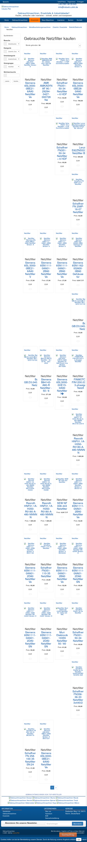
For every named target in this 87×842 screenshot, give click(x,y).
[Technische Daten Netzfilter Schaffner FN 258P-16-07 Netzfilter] (78, 224)
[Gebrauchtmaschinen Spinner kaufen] (44, 800)
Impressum (48, 814)
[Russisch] (20, 2)
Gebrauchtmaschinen (20, 20)
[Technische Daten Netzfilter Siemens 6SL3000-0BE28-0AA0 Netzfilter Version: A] (78, 109)
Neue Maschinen (48, 20)
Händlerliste (6, 811)
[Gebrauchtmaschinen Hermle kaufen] (20, 800)
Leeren (7, 81)
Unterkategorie (9, 55)
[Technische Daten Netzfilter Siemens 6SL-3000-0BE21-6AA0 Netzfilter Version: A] (30, 289)
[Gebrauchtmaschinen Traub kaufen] (67, 800)
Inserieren (61, 20)
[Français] (28, 2)
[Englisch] (16, 2)
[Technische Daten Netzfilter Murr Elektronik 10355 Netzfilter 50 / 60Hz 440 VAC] (62, 656)
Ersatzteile (34, 20)
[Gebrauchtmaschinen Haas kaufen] (46, 802)
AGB (46, 816)
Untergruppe (8, 63)
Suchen (70, 20)
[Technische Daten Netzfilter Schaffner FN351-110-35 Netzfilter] (46, 588)
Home (6, 20)
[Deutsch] (12, 2)
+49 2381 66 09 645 (67, 4)
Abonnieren (77, 824)
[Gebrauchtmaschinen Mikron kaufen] (68, 802)
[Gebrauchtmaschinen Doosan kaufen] (21, 797)
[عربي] (32, 2)
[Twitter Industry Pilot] (72, 817)
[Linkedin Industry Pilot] (79, 817)
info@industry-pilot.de (68, 7)
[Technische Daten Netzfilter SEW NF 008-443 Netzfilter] (62, 517)
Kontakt (79, 20)
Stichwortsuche (10, 72)
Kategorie (7, 48)
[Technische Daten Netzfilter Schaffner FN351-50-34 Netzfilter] (78, 653)
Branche (7, 40)
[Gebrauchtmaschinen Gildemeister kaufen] (21, 802)
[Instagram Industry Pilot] (82, 817)
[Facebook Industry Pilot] (69, 817)
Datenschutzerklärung (52, 818)
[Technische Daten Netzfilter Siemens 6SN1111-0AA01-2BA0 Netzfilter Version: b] (46, 289)
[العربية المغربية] (24, 2)
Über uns (48, 811)
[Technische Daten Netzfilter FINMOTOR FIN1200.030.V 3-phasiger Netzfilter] (78, 400)
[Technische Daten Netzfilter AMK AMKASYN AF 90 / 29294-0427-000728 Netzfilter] (46, 112)
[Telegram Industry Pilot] (75, 817)
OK (79, 839)
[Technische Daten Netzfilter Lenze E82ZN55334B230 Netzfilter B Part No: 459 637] (78, 165)
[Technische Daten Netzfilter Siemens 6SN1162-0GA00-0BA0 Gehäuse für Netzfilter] (78, 285)
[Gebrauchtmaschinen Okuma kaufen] (44, 797)
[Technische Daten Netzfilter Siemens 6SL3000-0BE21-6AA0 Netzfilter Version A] (30, 109)
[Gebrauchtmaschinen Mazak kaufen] (67, 797)
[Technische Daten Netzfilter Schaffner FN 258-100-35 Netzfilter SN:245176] (30, 776)
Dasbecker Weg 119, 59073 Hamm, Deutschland (75, 812)
